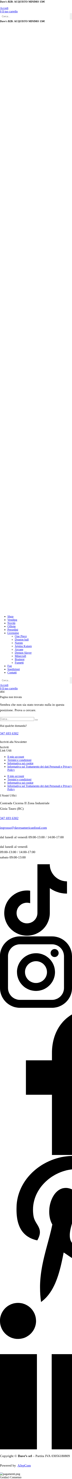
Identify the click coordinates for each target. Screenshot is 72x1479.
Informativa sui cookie (20, 763)
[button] (9, 11)
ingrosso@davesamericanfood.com (23, 827)
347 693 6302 (9, 733)
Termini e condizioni (19, 760)
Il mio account (15, 756)
